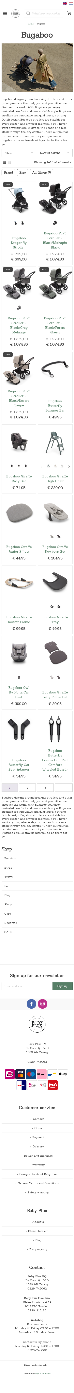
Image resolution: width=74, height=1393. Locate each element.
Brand (8, 172)
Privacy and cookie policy (36, 1364)
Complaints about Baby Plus (38, 1174)
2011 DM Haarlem (37, 1306)
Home (31, 23)
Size (22, 172)
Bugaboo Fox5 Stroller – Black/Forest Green (55, 308)
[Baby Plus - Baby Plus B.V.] (17, 13)
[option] (15, 223)
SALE (8, 932)
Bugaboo (10, 858)
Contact (38, 1119)
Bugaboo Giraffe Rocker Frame (19, 600)
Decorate (10, 923)
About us (38, 1222)
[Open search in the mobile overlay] (43, 13)
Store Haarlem (38, 1231)
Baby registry (38, 1249)
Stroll (8, 867)
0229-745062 (37, 1061)
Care (7, 913)
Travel (8, 877)
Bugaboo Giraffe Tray (55, 600)
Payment (38, 1137)
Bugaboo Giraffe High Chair (55, 459)
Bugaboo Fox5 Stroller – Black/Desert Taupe (19, 387)
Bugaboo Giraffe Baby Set (19, 459)
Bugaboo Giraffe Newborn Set (55, 529)
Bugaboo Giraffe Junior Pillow (19, 529)
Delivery (38, 1146)
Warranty (38, 1165)
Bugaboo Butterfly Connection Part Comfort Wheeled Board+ (55, 746)
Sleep (8, 904)
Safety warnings (38, 1192)
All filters (39, 172)
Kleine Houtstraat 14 (37, 1302)
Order (38, 1128)
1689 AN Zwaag (37, 1284)
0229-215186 (37, 1310)
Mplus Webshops (43, 1373)
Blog (38, 1240)
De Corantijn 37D (37, 1280)
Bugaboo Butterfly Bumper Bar (55, 387)
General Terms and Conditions (38, 1183)
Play (7, 895)
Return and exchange (38, 1155)
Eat (6, 886)
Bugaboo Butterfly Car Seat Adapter (19, 746)
